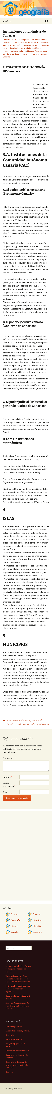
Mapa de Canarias (34, 51)
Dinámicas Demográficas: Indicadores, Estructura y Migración (18, 989)
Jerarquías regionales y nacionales (23, 720)
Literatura (37, 920)
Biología (36, 914)
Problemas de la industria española (28, 724)
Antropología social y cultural (18, 1031)
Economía (37, 932)
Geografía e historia (14, 1039)
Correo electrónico (9, 784)
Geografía (25, 39)
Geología (9, 1072)
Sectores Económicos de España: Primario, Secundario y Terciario (17, 1006)
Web (5, 791)
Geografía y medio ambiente (17, 1050)
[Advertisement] (18, 91)
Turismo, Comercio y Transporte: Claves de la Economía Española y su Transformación (18, 979)
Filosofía (37, 926)
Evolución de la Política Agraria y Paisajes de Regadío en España (18, 969)
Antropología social (14, 1026)
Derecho (15, 932)
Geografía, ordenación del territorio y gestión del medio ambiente (18, 1065)
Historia (14, 926)
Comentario (9, 758)
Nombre (7, 777)
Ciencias (14, 914)
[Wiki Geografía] (26, 9)
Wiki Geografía (11, 1088)
